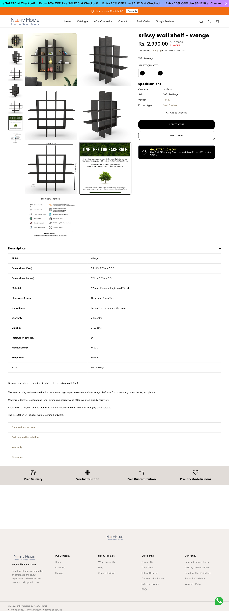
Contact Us (132, 11)
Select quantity (148, 65)
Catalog (82, 21)
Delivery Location (150, 584)
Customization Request (153, 578)
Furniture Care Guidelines (198, 573)
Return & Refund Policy (197, 562)
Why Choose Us (103, 21)
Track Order (143, 21)
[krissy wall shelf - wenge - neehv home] (51, 59)
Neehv (166, 100)
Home (67, 21)
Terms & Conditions (195, 578)
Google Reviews (165, 21)
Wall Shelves (170, 105)
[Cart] (217, 21)
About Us (60, 567)
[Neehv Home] (25, 21)
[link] (28, 558)
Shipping (157, 50)
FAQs (144, 589)
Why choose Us (106, 562)
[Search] (201, 21)
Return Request (149, 573)
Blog (100, 567)
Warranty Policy (193, 584)
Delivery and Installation (197, 567)
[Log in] (209, 21)
